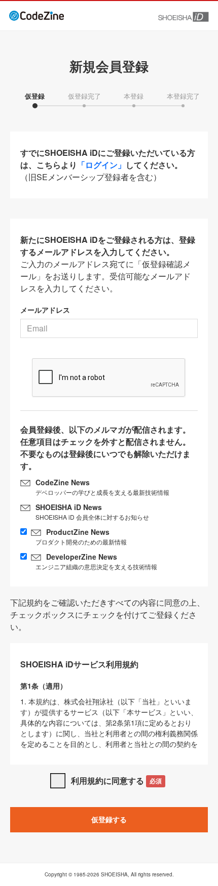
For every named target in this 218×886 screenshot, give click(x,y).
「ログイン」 (101, 165)
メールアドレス (45, 310)
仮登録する (109, 819)
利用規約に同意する (116, 780)
